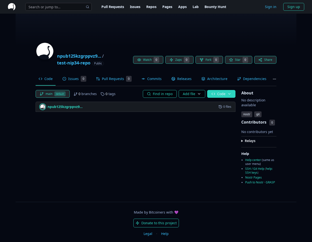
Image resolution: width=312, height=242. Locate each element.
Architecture (217, 78)
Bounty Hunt (215, 6)
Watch (150, 60)
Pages (167, 6)
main (55, 94)
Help (165, 233)
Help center (253, 160)
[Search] (87, 7)
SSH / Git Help (254, 169)
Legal (148, 233)
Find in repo (163, 93)
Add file (189, 93)
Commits (154, 78)
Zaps (181, 60)
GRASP (270, 182)
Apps (182, 6)
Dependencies (254, 78)
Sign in (270, 6)
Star (240, 60)
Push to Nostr (254, 182)
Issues (135, 6)
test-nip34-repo (73, 63)
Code (48, 78)
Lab (196, 6)
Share (268, 60)
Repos (151, 6)
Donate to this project (159, 223)
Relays (250, 140)
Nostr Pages (253, 177)
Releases (184, 78)
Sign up (293, 6)
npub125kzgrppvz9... (79, 56)
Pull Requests (112, 6)
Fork (211, 60)
